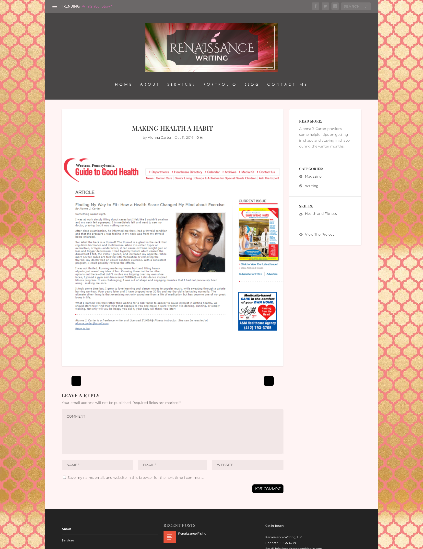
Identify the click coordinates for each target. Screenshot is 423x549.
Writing (311, 186)
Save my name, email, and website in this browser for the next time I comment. (136, 477)
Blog (252, 84)
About (150, 84)
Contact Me (287, 84)
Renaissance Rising (192, 533)
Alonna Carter (160, 137)
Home (124, 84)
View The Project (319, 234)
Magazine (313, 176)
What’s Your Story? (97, 6)
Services (181, 84)
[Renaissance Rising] (170, 537)
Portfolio (220, 84)
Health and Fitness (321, 214)
